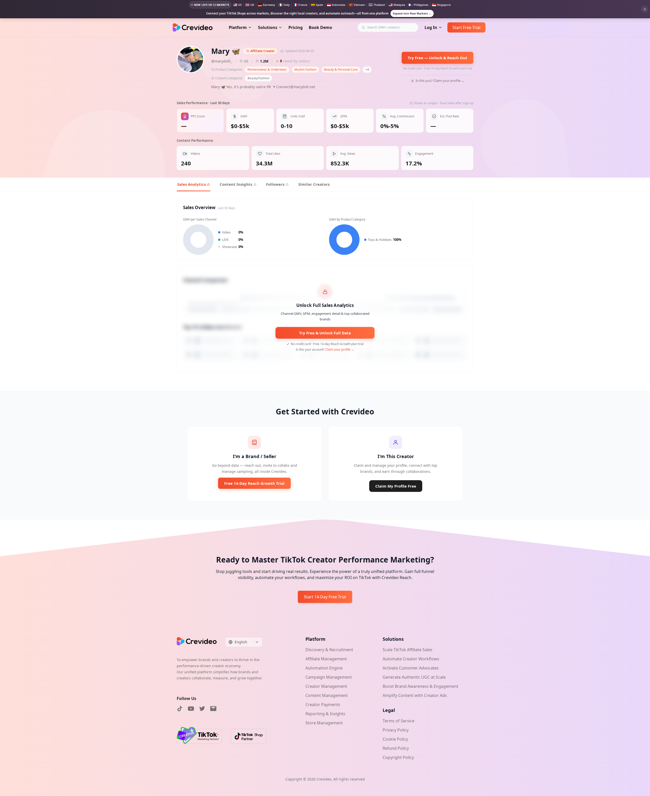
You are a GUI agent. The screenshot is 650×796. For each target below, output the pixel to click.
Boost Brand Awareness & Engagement (420, 686)
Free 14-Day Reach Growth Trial (254, 483)
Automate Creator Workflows (411, 659)
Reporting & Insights (325, 713)
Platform (238, 27)
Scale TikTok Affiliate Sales (407, 649)
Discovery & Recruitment (329, 649)
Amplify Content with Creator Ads (415, 695)
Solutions (267, 27)
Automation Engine (324, 668)
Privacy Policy (396, 730)
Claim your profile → (339, 349)
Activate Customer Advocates (411, 668)
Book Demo (320, 27)
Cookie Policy (395, 739)
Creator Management (326, 686)
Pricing (295, 27)
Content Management (326, 695)
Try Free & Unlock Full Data (325, 332)
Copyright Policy (398, 757)
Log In (431, 27)
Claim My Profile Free (395, 486)
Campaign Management (328, 677)
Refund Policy (396, 748)
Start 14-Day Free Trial (325, 597)
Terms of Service (398, 721)
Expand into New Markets (412, 13)
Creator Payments (322, 704)
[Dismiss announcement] (644, 9)
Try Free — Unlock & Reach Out (437, 57)
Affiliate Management (326, 659)
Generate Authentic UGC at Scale (414, 677)
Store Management (324, 723)
